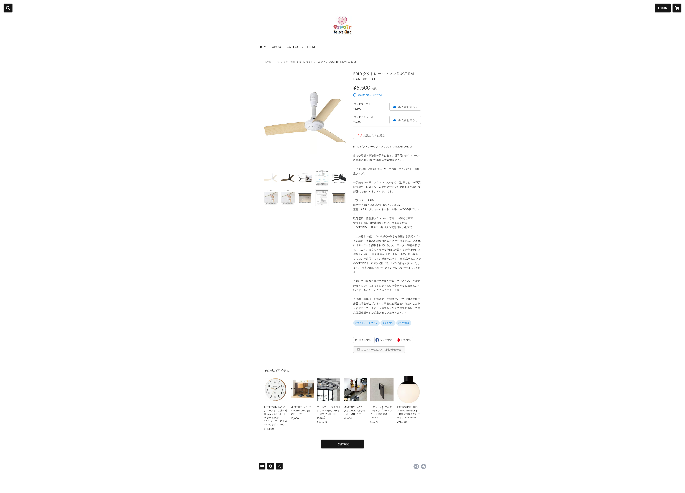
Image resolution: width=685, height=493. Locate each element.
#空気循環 (403, 322)
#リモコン (388, 322)
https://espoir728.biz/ (423, 466)
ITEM (311, 46)
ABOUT (277, 46)
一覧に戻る (342, 444)
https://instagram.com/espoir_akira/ (416, 466)
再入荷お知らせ (408, 106)
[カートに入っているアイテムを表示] (677, 8)
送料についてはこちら (371, 94)
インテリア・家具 (285, 61)
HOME (263, 46)
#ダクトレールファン (366, 322)
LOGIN (662, 7)
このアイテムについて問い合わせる (381, 349)
